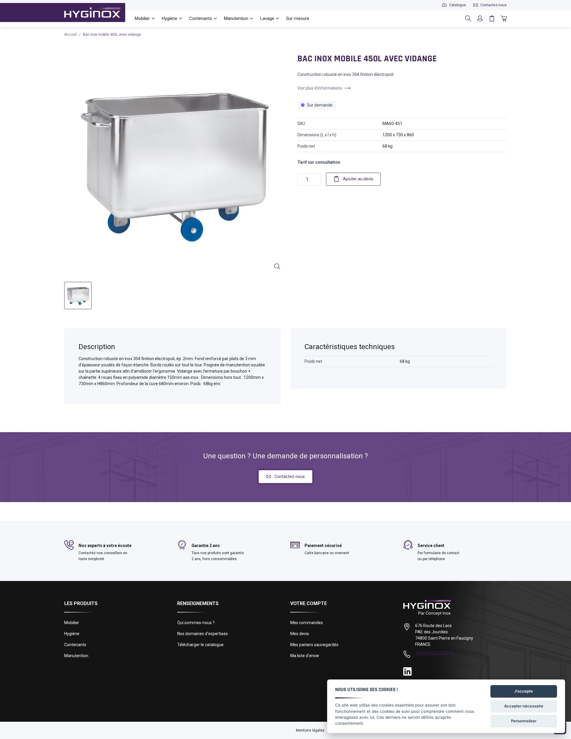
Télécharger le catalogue (200, 644)
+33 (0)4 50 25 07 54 (434, 653)
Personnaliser (524, 720)
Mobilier (71, 622)
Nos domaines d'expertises (202, 633)
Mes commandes (306, 622)
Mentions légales (310, 730)
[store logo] (92, 12)
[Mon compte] (480, 18)
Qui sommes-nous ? (196, 622)
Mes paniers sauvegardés (314, 644)
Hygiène (71, 633)
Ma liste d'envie (304, 655)
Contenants (75, 644)
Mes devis (299, 633)
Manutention (76, 655)
